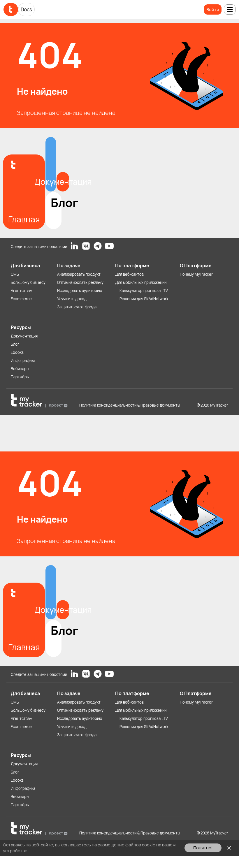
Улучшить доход (72, 298)
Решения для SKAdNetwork (143, 298)
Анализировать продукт (79, 274)
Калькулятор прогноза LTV (143, 290)
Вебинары (20, 368)
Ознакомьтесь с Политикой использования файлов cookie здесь (96, 851)
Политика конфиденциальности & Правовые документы (129, 405)
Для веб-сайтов (129, 274)
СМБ (15, 274)
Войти (212, 9)
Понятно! (203, 848)
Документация (24, 336)
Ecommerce (21, 298)
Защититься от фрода (76, 307)
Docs (26, 9)
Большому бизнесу (28, 282)
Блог (15, 344)
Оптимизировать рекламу (80, 282)
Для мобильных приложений (140, 282)
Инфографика (23, 360)
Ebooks (17, 352)
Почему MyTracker (196, 274)
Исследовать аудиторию (79, 290)
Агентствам (21, 290)
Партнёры (20, 376)
